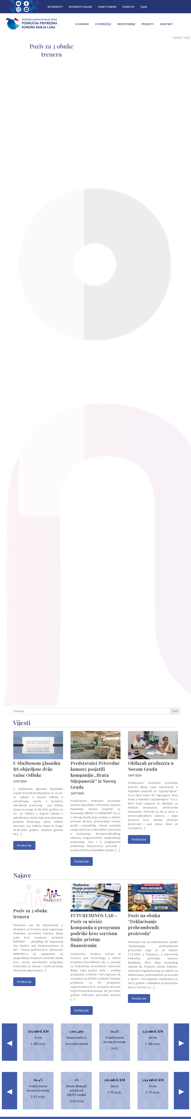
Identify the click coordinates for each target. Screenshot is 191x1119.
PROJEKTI (148, 24)
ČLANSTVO (128, 6)
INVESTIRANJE (126, 24)
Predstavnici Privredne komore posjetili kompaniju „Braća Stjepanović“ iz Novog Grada (95, 775)
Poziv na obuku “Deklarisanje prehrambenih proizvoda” (144, 924)
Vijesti (21, 723)
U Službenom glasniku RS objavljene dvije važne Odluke (36, 769)
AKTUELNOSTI (55, 6)
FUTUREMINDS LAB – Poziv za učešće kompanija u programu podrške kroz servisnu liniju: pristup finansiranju (95, 930)
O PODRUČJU (103, 24)
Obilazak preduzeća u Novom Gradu (151, 766)
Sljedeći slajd (181, 37)
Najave (22, 875)
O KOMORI (82, 24)
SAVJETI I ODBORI (107, 6)
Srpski (144, 6)
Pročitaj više (24, 845)
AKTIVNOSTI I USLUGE (80, 6)
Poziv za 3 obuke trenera (51, 50)
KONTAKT (166, 24)
